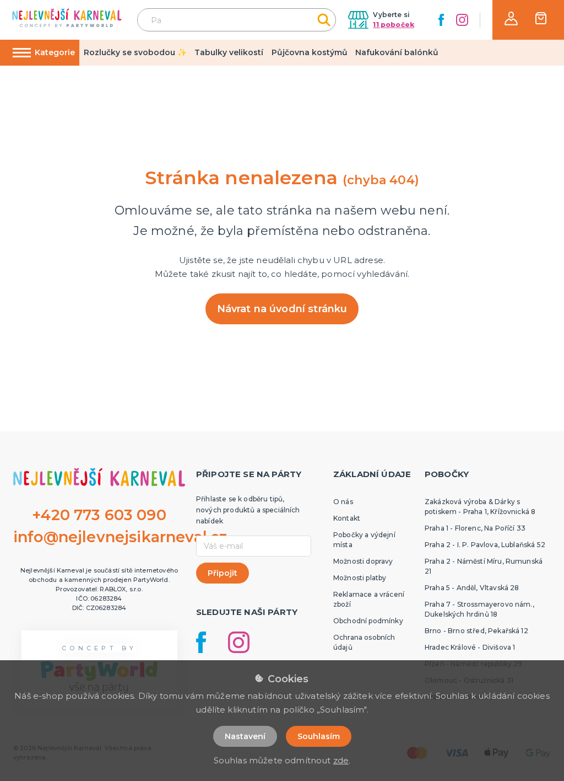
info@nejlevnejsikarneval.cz (120, 537)
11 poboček (393, 24)
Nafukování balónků (396, 52)
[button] (511, 18)
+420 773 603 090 (99, 515)
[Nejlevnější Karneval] (67, 19)
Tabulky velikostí (228, 52)
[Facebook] (441, 19)
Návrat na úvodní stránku (282, 309)
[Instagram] (462, 19)
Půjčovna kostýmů (310, 52)
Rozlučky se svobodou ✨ (135, 52)
